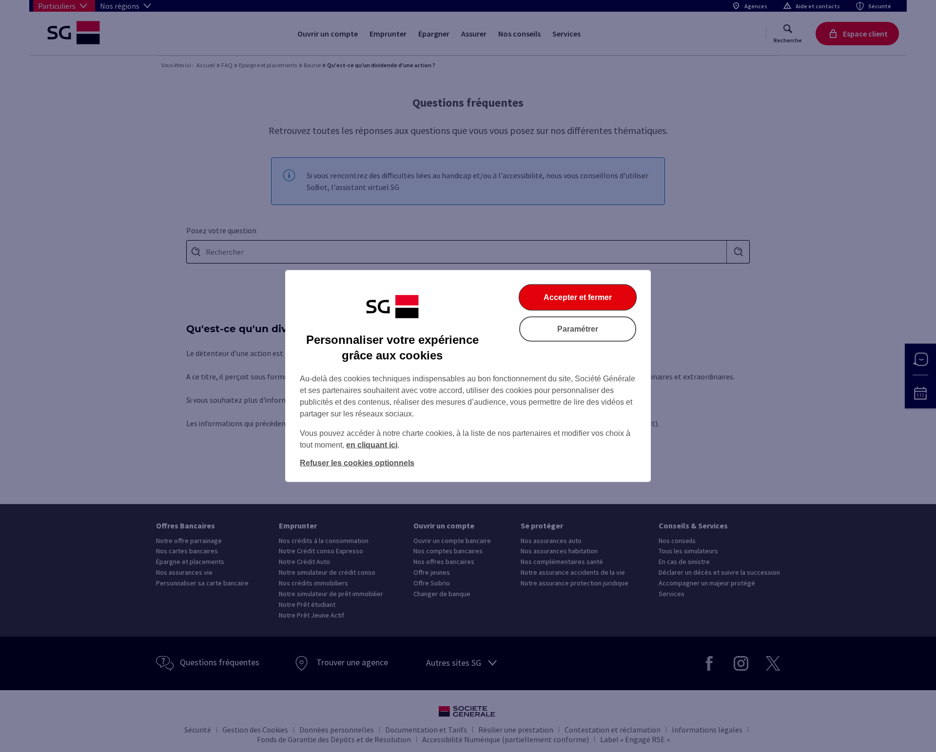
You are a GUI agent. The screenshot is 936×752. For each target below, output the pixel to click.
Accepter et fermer (578, 297)
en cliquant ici (371, 445)
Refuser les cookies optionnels (357, 463)
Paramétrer (577, 329)
